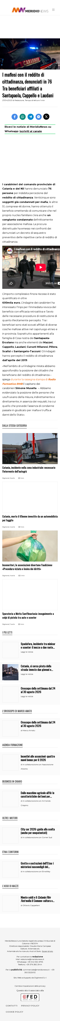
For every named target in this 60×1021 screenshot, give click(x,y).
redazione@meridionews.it (32, 959)
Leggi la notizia (27, 652)
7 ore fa (12, 624)
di (22, 730)
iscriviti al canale (31, 131)
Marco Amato (29, 730)
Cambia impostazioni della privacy (30, 986)
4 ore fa (12, 527)
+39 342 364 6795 (35, 962)
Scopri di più (47, 951)
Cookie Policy (14, 1012)
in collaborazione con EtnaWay (36, 871)
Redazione (19, 100)
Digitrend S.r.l (40, 977)
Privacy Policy (30, 1005)
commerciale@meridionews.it (36, 970)
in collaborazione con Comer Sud (37, 837)
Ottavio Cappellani (31, 905)
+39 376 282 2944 (34, 964)
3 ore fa (12, 478)
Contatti (11, 1005)
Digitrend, (6, 478)
